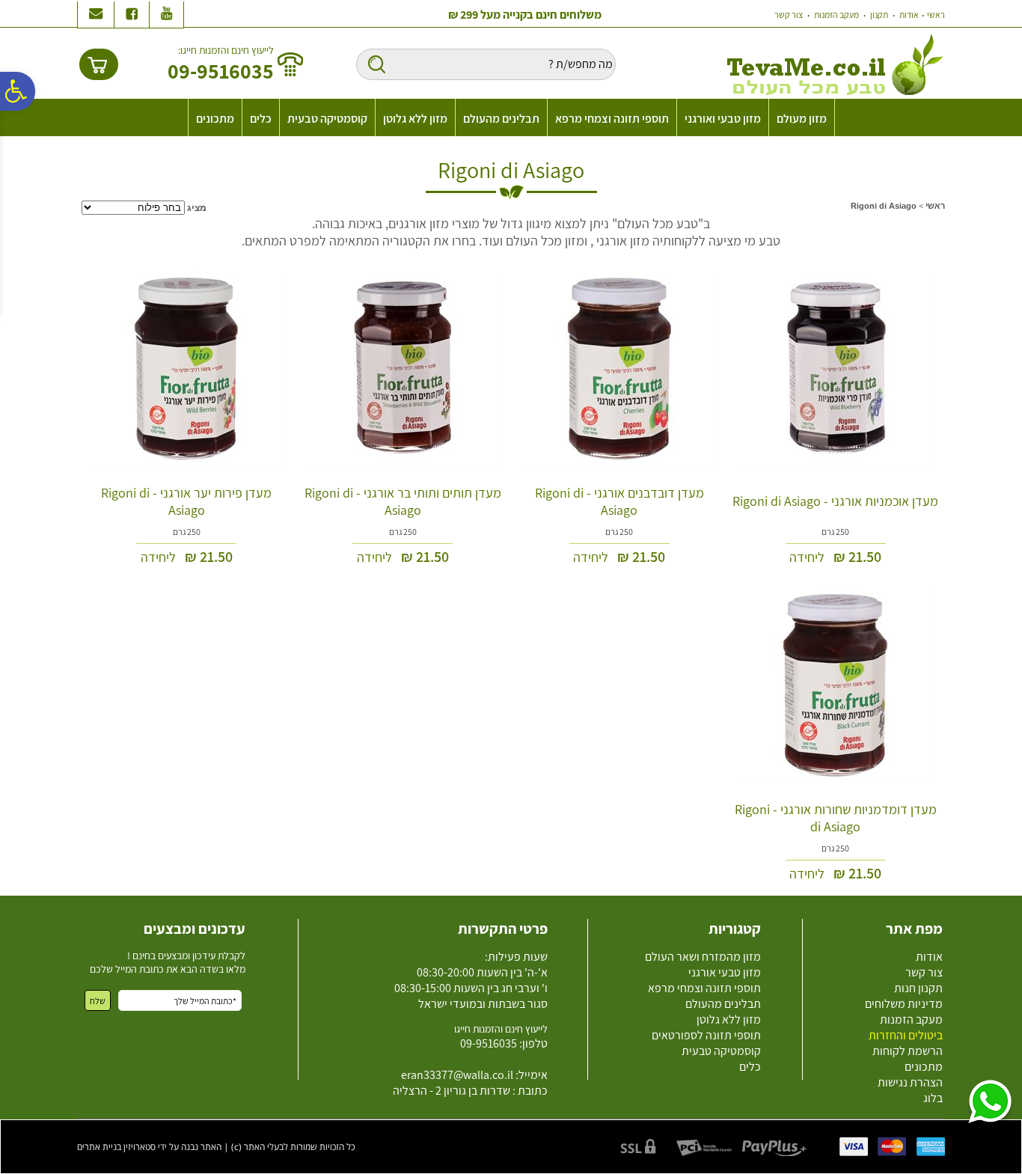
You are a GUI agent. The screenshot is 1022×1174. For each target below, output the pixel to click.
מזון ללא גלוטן (415, 118)
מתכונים (215, 118)
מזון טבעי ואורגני (723, 118)
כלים (261, 118)
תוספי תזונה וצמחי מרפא (612, 118)
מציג (196, 208)
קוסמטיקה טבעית (327, 118)
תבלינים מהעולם (501, 118)
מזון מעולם (802, 118)
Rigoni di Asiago (511, 170)
